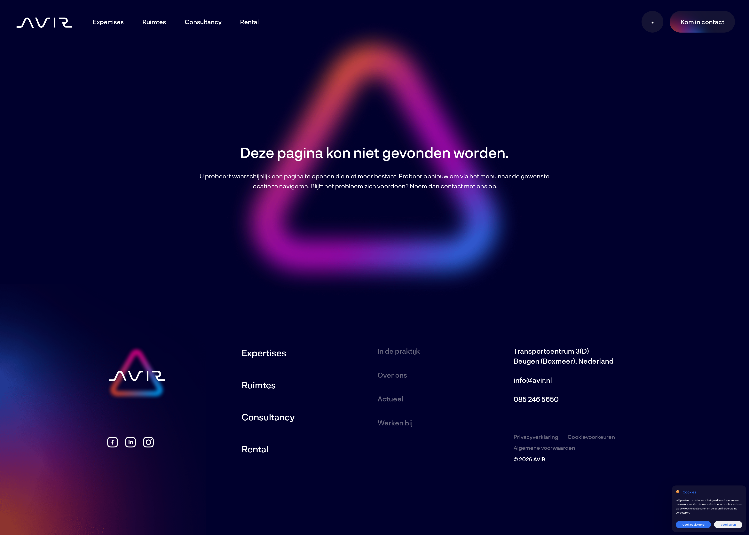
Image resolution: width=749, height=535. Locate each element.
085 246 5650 (536, 399)
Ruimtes (154, 21)
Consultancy (203, 21)
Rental (249, 21)
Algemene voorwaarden (544, 447)
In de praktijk (399, 351)
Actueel (390, 398)
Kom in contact (702, 21)
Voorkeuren (728, 524)
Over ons (392, 375)
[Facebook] (112, 445)
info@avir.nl (533, 380)
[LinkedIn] (130, 445)
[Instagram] (148, 445)
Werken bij (395, 422)
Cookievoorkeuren (591, 436)
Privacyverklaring (536, 436)
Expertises (108, 21)
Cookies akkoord (693, 524)
